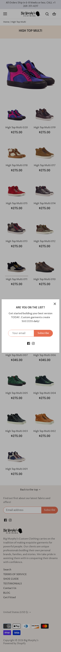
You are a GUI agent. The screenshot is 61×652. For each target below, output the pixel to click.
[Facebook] (28, 343)
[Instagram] (33, 343)
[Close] (54, 303)
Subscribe (43, 333)
